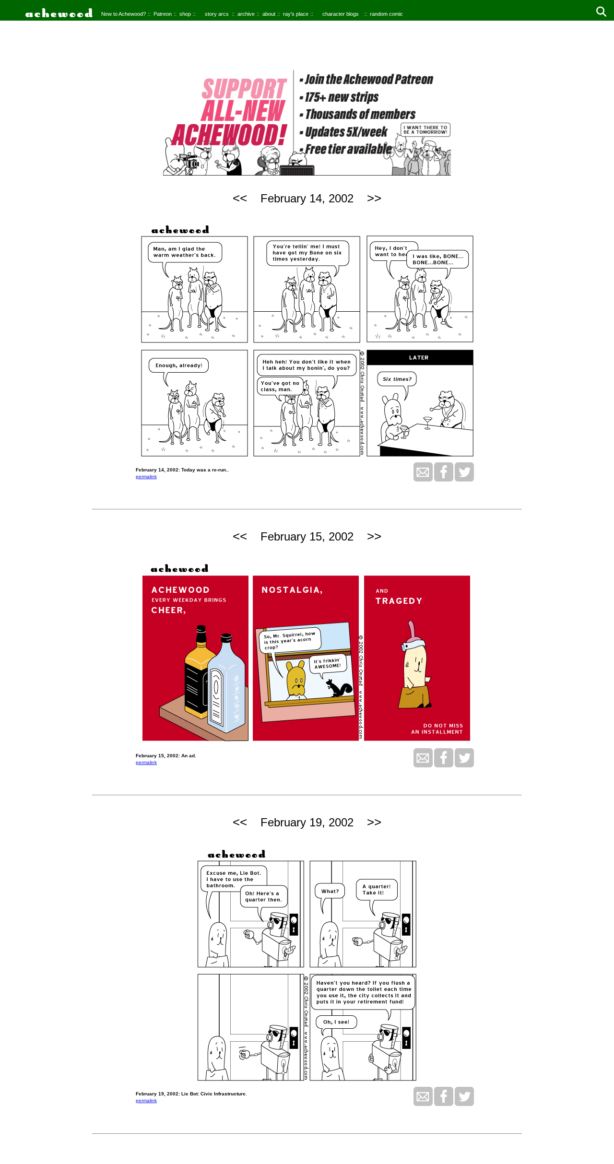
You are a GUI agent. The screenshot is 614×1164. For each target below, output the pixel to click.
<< (240, 198)
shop (185, 14)
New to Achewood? (123, 14)
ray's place (295, 14)
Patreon (163, 14)
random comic (386, 14)
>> (374, 198)
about (268, 14)
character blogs (340, 14)
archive (246, 14)
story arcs (217, 14)
